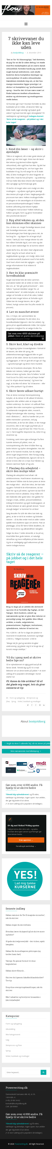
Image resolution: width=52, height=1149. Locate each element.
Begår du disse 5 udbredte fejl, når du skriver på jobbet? (28, 743)
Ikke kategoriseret (13, 1034)
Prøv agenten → (26, 840)
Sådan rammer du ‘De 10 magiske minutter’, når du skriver (25, 916)
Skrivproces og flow (14, 1045)
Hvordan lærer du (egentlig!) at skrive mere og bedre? (25, 933)
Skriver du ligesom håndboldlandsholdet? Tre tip (25, 979)
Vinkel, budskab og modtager (29, 701)
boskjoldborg (18, 52)
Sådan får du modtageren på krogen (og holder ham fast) (23, 952)
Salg (7, 1040)
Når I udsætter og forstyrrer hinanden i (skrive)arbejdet (23, 998)
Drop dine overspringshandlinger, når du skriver (24, 989)
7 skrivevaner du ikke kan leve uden (26, 43)
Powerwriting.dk (21, 1144)
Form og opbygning (17, 698)
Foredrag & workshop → (26, 846)
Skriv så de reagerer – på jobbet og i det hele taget (25, 558)
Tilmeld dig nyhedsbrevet (17, 794)
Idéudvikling (10, 1029)
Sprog (13, 701)
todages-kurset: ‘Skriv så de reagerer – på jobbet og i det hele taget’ (25, 119)
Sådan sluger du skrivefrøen (18, 925)
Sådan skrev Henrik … (15, 971)
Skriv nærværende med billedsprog (24, 751)
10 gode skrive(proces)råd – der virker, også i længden (25, 943)
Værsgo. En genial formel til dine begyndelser (21, 962)
